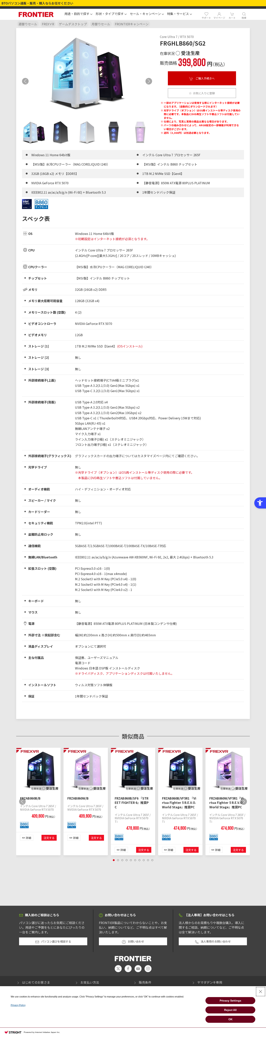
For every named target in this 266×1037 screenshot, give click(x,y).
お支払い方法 (89, 982)
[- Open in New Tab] (118, 968)
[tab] (34, 132)
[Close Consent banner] (260, 991)
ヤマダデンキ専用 (209, 982)
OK (230, 1019)
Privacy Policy (18, 1005)
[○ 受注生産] (38, 769)
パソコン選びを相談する (56, 941)
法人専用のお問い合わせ (216, 941)
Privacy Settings (230, 1000)
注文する (49, 838)
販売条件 (145, 982)
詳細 (28, 838)
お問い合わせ (136, 941)
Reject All (230, 1009)
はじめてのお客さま (36, 982)
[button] (78, 14)
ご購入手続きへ (205, 78)
